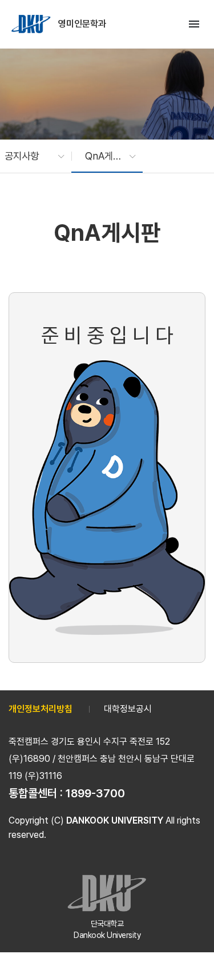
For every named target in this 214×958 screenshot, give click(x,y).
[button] (29, 156)
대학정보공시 (128, 708)
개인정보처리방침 (40, 708)
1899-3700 (95, 793)
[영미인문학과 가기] (32, 24)
